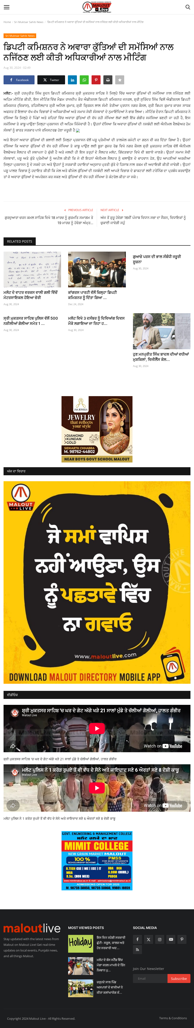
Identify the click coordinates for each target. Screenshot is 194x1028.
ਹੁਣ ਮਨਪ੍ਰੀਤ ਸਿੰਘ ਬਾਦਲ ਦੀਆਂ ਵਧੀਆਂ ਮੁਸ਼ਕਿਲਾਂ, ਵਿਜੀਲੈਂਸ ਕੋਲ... (161, 357)
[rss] (137, 949)
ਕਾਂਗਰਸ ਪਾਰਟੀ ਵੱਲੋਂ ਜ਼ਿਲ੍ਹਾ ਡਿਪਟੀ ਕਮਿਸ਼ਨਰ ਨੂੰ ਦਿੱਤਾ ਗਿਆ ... (92, 295)
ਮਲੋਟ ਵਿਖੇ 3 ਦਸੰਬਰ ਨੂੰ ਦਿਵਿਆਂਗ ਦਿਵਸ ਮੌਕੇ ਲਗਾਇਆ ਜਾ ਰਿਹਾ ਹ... (96, 321)
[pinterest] (181, 939)
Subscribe (179, 978)
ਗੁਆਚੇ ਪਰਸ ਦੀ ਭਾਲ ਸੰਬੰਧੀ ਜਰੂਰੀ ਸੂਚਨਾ (157, 259)
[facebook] (137, 939)
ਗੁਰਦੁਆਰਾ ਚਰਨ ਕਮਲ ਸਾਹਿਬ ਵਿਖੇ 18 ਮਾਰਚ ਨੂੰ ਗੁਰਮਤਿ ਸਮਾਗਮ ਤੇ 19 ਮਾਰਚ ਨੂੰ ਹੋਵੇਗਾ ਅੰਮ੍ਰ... (49, 220)
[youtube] (170, 939)
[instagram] (159, 939)
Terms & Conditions (173, 1018)
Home (7, 22)
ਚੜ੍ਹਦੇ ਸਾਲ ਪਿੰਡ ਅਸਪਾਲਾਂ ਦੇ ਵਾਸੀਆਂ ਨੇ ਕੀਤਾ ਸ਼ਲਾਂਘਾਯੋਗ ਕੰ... (110, 987)
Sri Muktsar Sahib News (28, 22)
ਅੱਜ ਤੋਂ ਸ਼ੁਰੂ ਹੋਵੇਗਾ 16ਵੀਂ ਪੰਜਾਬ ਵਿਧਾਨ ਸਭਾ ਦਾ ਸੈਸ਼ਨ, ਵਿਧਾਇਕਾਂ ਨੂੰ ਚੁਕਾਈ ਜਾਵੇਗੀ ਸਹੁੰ (143, 220)
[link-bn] (97, 429)
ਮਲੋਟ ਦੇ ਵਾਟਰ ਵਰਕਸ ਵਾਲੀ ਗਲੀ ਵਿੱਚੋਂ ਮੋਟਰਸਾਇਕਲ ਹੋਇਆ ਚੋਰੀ (30, 295)
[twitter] (148, 939)
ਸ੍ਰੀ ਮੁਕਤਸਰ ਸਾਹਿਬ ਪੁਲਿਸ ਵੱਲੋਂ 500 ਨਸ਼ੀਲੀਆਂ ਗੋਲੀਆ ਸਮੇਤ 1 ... (31, 321)
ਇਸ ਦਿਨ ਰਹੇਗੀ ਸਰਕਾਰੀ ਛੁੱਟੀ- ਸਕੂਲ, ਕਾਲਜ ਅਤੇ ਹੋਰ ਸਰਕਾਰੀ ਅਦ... (111, 943)
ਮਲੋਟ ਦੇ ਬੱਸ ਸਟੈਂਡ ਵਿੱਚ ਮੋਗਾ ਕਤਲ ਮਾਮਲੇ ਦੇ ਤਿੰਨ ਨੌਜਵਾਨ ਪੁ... (111, 965)
